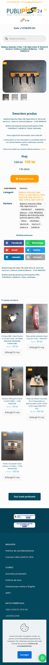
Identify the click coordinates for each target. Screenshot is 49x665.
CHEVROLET (26, 209)
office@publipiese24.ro (33, 2)
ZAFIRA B (35, 227)
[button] (24, 179)
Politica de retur (13, 580)
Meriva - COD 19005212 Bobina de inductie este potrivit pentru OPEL (32, 215)
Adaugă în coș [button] (12, 352)
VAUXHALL (34, 221)
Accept (24, 654)
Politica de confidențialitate (19, 550)
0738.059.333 (13, 2)
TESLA (23, 221)
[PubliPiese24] (24, 11)
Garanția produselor (16, 573)
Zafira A (24, 227)
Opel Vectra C (35, 197)
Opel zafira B (37, 199)
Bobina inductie (27, 192)
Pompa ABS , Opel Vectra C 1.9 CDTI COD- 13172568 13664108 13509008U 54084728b (12, 340)
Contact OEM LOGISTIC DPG (19, 557)
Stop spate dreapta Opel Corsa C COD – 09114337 (36, 337)
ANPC (8, 593)
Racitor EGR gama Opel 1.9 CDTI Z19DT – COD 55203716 (12, 401)
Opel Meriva (33, 194)
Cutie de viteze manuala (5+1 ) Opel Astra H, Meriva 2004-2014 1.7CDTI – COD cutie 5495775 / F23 (36, 403)
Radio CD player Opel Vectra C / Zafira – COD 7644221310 (12, 466)
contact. (43, 149)
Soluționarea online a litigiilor (20, 586)
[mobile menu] (45, 10)
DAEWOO (39, 209)
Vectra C (36, 224)
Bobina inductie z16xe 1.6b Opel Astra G (30, 205)
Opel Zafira (24, 199)
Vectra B (24, 224)
